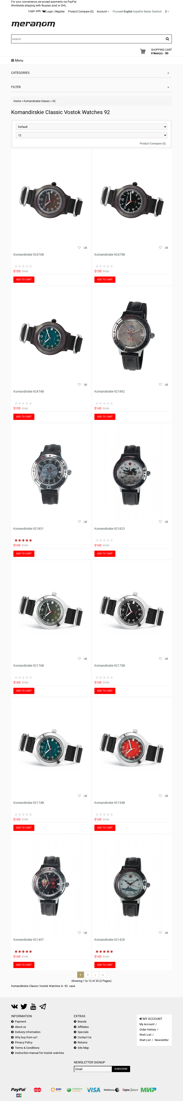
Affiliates (83, 1027)
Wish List (145, 1034)
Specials (83, 1032)
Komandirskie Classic (37, 101)
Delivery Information (27, 1032)
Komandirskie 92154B (109, 802)
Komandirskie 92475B (109, 254)
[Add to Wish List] (79, 248)
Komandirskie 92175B (109, 665)
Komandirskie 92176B (28, 665)
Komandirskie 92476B (28, 254)
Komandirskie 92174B (28, 802)
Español (138, 11)
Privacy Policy (23, 1042)
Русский (118, 11)
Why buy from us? (26, 1037)
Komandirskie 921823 (109, 528)
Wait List (145, 1040)
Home (17, 101)
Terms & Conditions (27, 1047)
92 (54, 101)
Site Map (83, 1047)
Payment (20, 1021)
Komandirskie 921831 (28, 528)
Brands (82, 1021)
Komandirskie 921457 (28, 939)
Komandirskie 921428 (109, 939)
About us (20, 1027)
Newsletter (161, 1040)
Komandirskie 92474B (28, 391)
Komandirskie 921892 (109, 391)
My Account (146, 1024)
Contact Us (85, 1037)
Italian (147, 11)
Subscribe (120, 1068)
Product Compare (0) (153, 143)
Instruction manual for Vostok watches (39, 1053)
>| (103, 975)
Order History (147, 1029)
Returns (82, 1042)
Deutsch (157, 11)
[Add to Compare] (85, 248)
